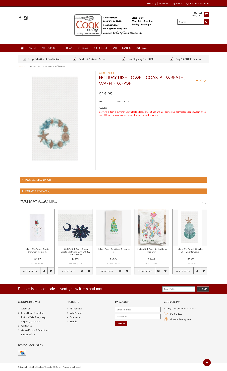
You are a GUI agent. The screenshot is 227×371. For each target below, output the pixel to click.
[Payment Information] (22, 353)
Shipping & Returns (30, 321)
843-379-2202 (176, 313)
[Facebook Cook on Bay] (20, 18)
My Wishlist (164, 3)
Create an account (201, 3)
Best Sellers (101, 47)
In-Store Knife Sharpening (33, 317)
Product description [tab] (38, 179)
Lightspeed (76, 367)
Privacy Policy (28, 334)
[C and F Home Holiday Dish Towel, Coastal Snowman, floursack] (37, 227)
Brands (126, 47)
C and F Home (106, 72)
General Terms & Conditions (35, 330)
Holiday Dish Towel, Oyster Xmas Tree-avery (152, 250)
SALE (115, 47)
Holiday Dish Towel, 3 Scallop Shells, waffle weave (190, 250)
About (32, 47)
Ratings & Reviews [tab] (37, 191)
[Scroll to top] (207, 362)
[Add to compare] (200, 80)
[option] (37, 243)
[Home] (22, 48)
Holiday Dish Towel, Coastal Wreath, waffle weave (45, 66)
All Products (49, 47)
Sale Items (75, 317)
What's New (76, 312)
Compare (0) (151, 3)
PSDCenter (57, 367)
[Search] (206, 22)
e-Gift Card (142, 47)
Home (20, 66)
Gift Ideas (82, 47)
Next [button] (205, 202)
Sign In (189, 3)
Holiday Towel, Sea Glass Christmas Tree (113, 250)
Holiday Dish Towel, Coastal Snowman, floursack (37, 250)
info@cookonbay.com (180, 319)
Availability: (104, 108)
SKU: (101, 101)
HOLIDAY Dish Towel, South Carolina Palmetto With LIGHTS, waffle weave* (75, 252)
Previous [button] (202, 202)
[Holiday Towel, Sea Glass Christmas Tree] (113, 227)
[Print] (204, 80)
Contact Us (26, 325)
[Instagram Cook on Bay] (25, 18)
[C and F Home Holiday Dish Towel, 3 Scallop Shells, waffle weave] (190, 227)
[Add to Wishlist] (197, 80)
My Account (177, 3)
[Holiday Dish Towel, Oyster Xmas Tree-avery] (151, 227)
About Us (25, 308)
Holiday (67, 47)
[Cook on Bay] (113, 24)
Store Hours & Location (32, 312)
